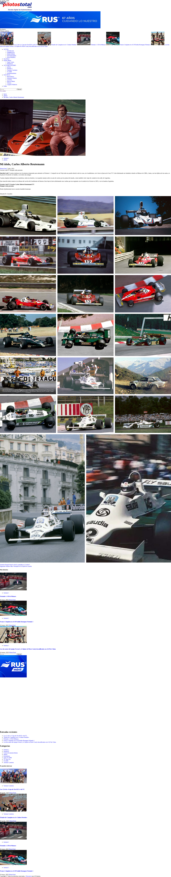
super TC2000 (8, 757)
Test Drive (6, 59)
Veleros (9, 83)
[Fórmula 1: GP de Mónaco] (13, 590)
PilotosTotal (3, 168)
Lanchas (9, 79)
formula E (6, 751)
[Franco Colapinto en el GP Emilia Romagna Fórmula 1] (13, 615)
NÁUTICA (7, 75)
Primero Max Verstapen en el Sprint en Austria (16, 566)
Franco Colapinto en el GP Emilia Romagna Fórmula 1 (135, 44)
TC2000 (9, 71)
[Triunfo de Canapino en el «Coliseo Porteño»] (13, 811)
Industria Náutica (12, 78)
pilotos (9, 67)
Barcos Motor (11, 81)
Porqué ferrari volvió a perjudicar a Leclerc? (15, 564)
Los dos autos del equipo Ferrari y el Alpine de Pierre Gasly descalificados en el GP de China (28, 649)
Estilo (5, 86)
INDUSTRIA (11, 54)
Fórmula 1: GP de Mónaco (98, 44)
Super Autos (10, 62)
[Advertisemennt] (50, 28)
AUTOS (6, 49)
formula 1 (10, 68)
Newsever (29, 876)
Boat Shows (10, 76)
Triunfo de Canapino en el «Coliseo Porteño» (64, 44)
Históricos (10, 63)
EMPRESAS (11, 52)
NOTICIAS (10, 51)
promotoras (11, 73)
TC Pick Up (7, 759)
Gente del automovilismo (11, 753)
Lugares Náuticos (12, 84)
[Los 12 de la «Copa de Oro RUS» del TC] (13, 783)
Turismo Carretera (12, 70)
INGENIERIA (11, 57)
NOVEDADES (11, 55)
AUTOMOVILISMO (10, 65)
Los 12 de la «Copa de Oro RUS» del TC (26, 44)
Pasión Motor (7, 60)
